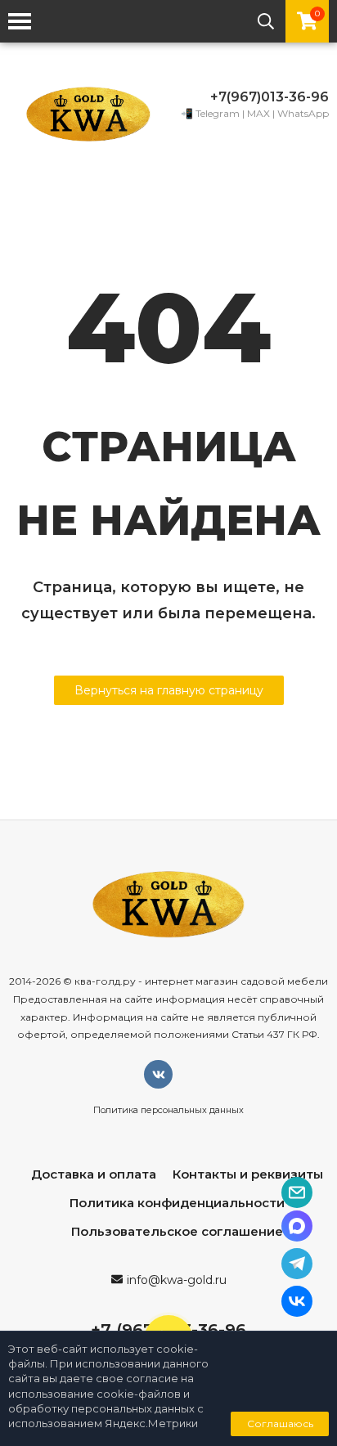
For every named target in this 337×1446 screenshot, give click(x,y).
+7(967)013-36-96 (269, 97)
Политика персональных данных (168, 1110)
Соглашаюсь (280, 1423)
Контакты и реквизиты (248, 1174)
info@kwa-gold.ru (177, 1280)
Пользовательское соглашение (177, 1231)
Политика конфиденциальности (177, 1202)
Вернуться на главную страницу (168, 690)
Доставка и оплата (93, 1174)
